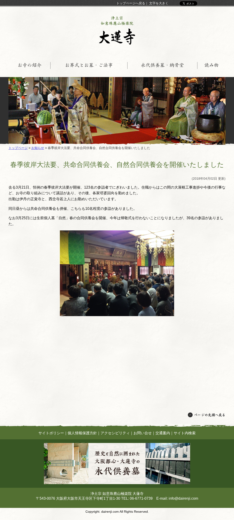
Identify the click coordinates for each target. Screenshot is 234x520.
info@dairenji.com (183, 498)
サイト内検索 (185, 433)
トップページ (18, 148)
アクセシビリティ (115, 433)
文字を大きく (158, 3)
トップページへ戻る (130, 3)
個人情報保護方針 (82, 433)
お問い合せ (142, 433)
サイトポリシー (51, 433)
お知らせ (37, 148)
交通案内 (162, 433)
